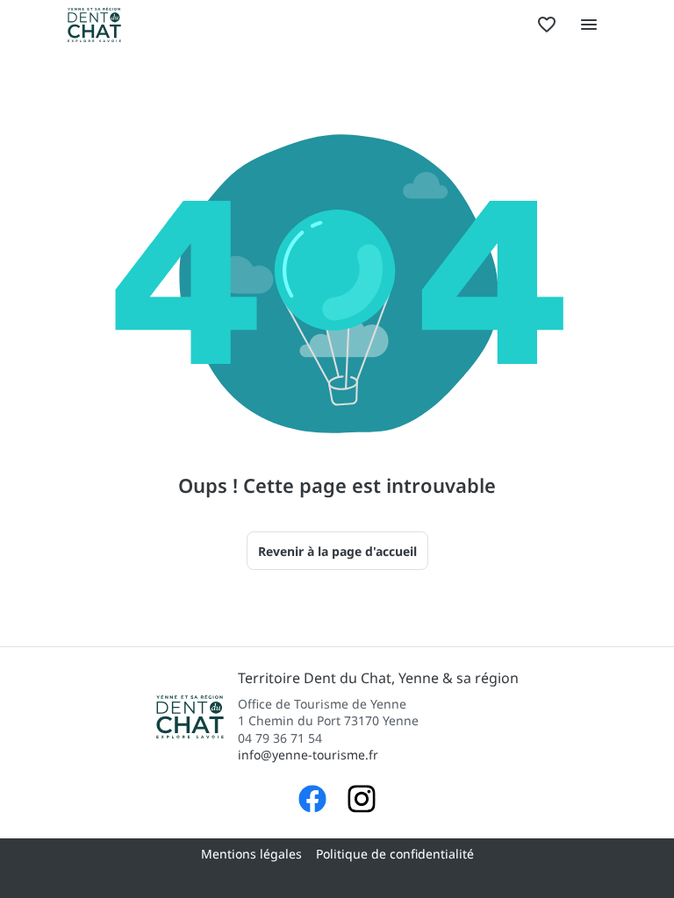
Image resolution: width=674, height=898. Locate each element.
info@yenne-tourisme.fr (308, 754)
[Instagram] (362, 801)
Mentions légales (251, 853)
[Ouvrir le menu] (588, 24)
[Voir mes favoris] (546, 24)
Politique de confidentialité (395, 853)
